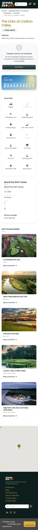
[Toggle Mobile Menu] (34, 4)
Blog (7, 490)
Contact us (9, 487)
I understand (29, 524)
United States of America (18, 11)
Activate (19, 67)
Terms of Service (12, 495)
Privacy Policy (10, 498)
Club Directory (11, 493)
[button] (19, 446)
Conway (16, 13)
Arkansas (7, 13)
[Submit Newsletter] (31, 506)
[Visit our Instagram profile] (14, 512)
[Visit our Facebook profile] (11, 512)
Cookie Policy (10, 501)
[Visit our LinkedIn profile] (7, 512)
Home (4, 11)
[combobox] (21, 4)
